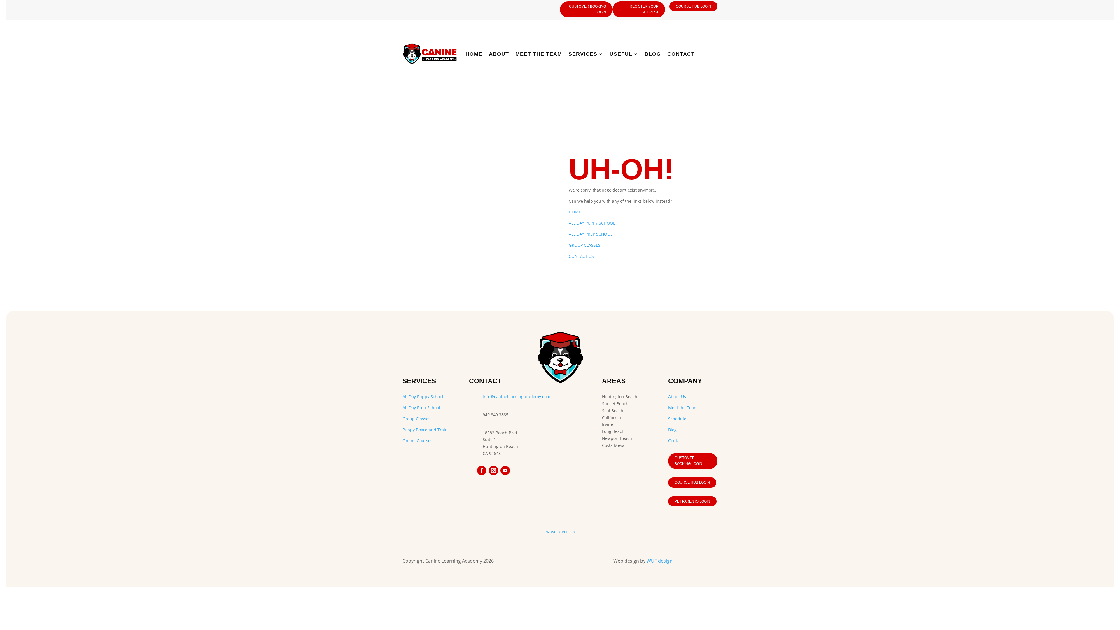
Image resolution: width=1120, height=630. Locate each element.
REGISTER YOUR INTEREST (644, 9)
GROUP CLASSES (585, 245)
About (499, 54)
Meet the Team (538, 54)
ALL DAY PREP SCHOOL (590, 234)
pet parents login (692, 501)
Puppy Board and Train (425, 430)
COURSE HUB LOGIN (693, 6)
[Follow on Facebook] (482, 470)
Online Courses (417, 440)
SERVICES (582, 54)
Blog (653, 54)
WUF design (660, 561)
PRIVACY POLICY (560, 532)
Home (474, 54)
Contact (681, 54)
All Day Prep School (421, 407)
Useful (621, 54)
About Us (677, 396)
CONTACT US (581, 256)
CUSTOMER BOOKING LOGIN (587, 9)
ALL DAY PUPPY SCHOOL (592, 223)
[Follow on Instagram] (493, 470)
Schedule (677, 418)
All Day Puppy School (422, 396)
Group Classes (416, 418)
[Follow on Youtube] (505, 470)
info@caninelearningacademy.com (516, 396)
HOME (575, 212)
